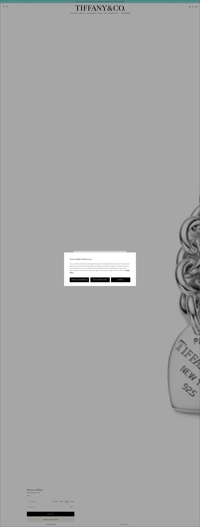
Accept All (121, 279)
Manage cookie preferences (79, 279)
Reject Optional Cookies (100, 279)
